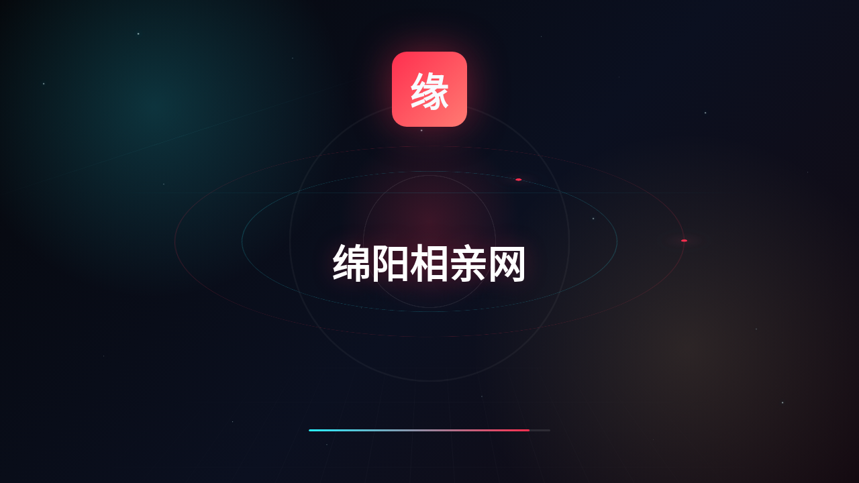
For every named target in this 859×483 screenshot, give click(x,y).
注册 (519, 79)
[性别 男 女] (649, 198)
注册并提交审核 (582, 387)
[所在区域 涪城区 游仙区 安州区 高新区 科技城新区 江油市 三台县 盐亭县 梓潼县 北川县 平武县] (649, 335)
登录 (645, 79)
